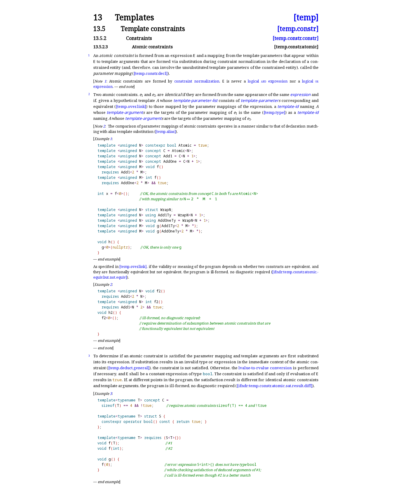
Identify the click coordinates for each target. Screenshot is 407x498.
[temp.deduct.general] (128, 367)
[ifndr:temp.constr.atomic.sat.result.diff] (274, 385)
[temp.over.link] (131, 106)
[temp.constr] (298, 28)
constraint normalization (196, 81)
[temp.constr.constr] (296, 38)
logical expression (268, 81)
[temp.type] (274, 112)
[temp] (306, 17)
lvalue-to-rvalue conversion (265, 367)
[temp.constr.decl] (150, 73)
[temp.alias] (166, 131)
